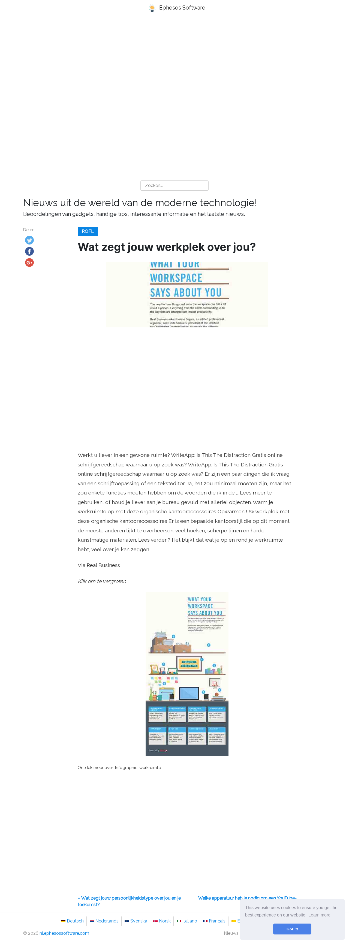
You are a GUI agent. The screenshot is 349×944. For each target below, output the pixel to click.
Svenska (138, 921)
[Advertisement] (174, 63)
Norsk (165, 921)
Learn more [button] (319, 915)
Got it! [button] (292, 929)
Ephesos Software (181, 7)
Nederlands (107, 921)
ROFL (88, 231)
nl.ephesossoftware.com (64, 933)
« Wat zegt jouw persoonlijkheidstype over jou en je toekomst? (129, 901)
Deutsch (75, 921)
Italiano (189, 921)
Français (217, 921)
